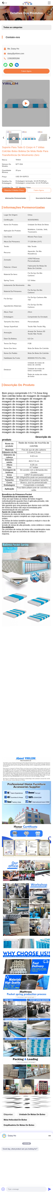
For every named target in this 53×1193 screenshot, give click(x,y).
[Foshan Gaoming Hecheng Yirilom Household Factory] (27, 3)
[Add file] (3, 1189)
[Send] (50, 1189)
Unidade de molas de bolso (32, 1114)
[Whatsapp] (5, 65)
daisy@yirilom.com (15, 54)
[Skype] (17, 65)
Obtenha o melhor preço (14, 190)
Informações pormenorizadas (15, 198)
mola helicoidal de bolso (15, 1120)
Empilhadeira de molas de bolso (19, 1125)
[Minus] (49, 1135)
